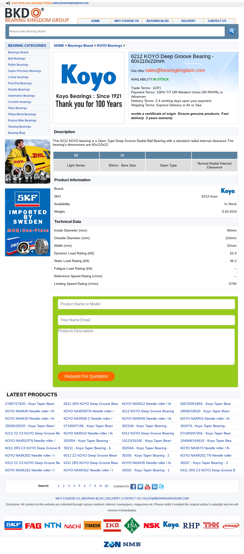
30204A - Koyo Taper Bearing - (145, 448)
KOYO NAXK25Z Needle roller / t (30, 470)
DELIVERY (113, 498)
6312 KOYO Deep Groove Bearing (148, 433)
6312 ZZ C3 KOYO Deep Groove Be (32, 463)
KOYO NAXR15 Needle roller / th (205, 418)
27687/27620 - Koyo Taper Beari (29, 404)
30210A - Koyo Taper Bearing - (145, 426)
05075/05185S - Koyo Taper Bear (205, 404)
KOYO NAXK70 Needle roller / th (204, 448)
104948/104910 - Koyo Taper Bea (205, 441)
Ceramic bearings (19, 102)
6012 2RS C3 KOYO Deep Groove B (32, 448)
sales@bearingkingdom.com (71, 2)
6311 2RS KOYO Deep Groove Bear (91, 463)
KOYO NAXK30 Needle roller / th (29, 418)
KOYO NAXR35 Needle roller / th (146, 418)
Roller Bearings (18, 64)
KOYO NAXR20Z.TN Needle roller (206, 455)
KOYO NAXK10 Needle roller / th (88, 433)
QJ (106, 486)
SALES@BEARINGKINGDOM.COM (166, 498)
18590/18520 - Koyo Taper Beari (204, 411)
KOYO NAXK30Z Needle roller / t (30, 455)
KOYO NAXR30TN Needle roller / (89, 411)
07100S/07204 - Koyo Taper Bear (205, 433)
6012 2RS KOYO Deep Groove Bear (91, 404)
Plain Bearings (17, 108)
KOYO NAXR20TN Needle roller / (30, 441)
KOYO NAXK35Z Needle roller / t (88, 470)
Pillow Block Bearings (22, 114)
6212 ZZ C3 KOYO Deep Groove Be (32, 433)
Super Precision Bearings (24, 71)
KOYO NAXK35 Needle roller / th (146, 463)
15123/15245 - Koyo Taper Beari (146, 441)
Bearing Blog (16, 133)
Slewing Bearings (19, 126)
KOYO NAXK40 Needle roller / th (29, 411)
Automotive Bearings (21, 95)
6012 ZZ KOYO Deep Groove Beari (90, 455)
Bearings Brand (18, 52)
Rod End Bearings (20, 83)
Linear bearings (18, 77)
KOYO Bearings (109, 45)
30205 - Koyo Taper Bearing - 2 (145, 455)
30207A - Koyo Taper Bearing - (203, 426)
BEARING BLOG (93, 498)
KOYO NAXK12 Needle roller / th (146, 404)
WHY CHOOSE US (68, 498)
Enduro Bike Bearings (22, 120)
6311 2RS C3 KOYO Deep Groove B (207, 470)
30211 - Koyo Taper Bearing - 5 (87, 448)
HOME (59, 45)
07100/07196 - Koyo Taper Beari (88, 426)
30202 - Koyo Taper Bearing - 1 (145, 470)
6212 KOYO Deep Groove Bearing (148, 411)
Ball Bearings (16, 58)
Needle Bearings (19, 89)
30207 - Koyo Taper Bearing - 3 (204, 463)
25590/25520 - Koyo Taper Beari (29, 426)
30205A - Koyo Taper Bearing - (87, 441)
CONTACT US (131, 498)
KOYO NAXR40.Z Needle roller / (88, 418)
